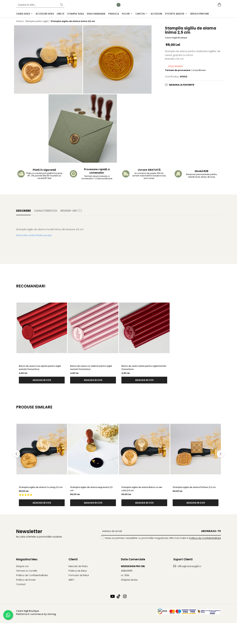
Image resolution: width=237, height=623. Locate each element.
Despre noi (22, 566)
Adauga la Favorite (181, 84)
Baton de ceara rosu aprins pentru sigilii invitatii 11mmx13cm (40, 367)
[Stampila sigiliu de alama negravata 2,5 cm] (93, 449)
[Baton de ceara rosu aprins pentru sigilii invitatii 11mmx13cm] (41, 328)
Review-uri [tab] (71, 211)
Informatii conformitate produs (34, 235)
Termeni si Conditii (26, 570)
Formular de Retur (79, 575)
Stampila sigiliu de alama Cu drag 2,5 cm (41, 487)
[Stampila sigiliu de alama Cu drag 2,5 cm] (41, 449)
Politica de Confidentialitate (205, 538)
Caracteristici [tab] (45, 211)
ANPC (71, 579)
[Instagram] (125, 596)
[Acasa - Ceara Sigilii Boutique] (118, 5)
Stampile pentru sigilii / (37, 21)
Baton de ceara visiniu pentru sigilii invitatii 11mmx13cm (143, 367)
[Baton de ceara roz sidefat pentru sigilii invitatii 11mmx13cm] (93, 328)
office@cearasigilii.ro (189, 566)
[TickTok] (118, 596)
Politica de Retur (78, 570)
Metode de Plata (78, 566)
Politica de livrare (26, 579)
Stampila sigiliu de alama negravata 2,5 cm (91, 489)
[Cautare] (61, 5)
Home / (20, 21)
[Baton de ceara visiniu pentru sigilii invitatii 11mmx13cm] (144, 328)
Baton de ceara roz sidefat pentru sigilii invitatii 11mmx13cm (91, 367)
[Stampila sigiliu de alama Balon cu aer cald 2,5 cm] (144, 449)
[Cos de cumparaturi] (219, 5)
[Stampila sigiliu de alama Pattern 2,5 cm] (195, 449)
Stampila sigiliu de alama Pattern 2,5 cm (194, 487)
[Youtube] (112, 596)
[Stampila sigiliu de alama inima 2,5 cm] (48, 59)
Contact (21, 584)
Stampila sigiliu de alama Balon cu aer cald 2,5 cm (141, 489)
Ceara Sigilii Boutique (176, 37)
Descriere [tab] (23, 211)
